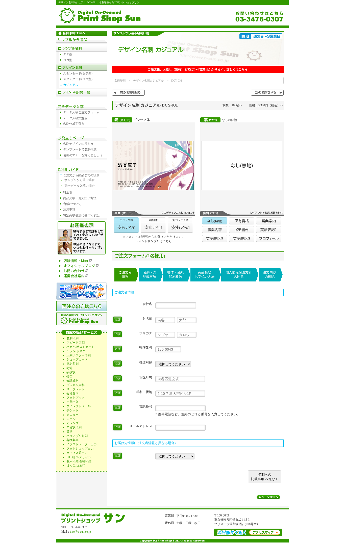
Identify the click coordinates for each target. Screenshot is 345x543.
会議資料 (72, 380)
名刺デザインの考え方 (78, 143)
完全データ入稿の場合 (79, 186)
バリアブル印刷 (77, 436)
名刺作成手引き (73, 123)
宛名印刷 (72, 364)
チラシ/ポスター (77, 351)
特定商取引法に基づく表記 (81, 215)
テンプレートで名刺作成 (79, 149)
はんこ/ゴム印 (75, 465)
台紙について (72, 204)
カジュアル (70, 85)
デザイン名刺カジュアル (148, 80)
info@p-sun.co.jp (80, 531)
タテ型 (67, 54)
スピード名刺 (75, 342)
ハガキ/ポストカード (80, 347)
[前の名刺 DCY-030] (128, 94)
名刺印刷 (120, 80)
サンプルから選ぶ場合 (79, 180)
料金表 (67, 192)
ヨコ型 (67, 60)
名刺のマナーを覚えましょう (83, 155)
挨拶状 (71, 372)
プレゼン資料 (75, 385)
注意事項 (69, 209)
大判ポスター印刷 (78, 355)
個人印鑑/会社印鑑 (78, 461)
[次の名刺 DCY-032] (267, 94)
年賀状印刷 (74, 427)
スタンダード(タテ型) (77, 73)
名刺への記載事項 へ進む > (264, 477)
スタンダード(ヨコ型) (77, 79)
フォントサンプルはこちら (153, 241)
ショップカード (77, 359)
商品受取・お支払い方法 (79, 198)
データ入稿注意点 (75, 118)
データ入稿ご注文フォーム (81, 112)
